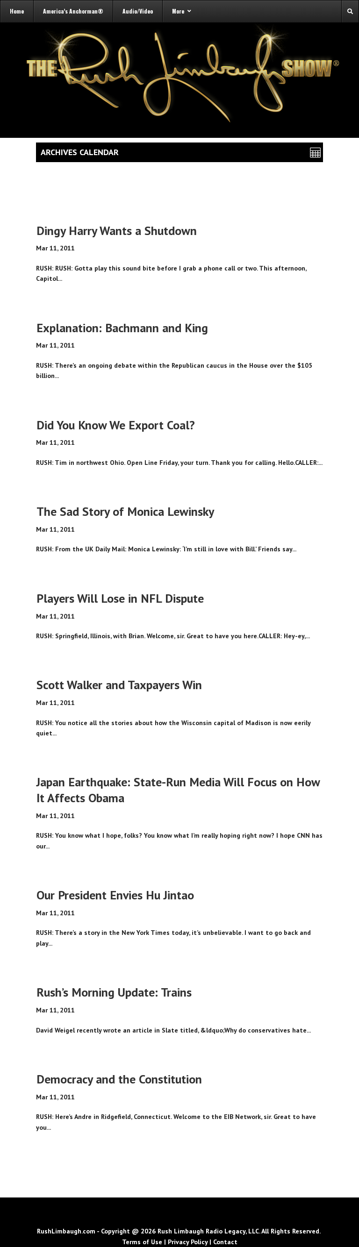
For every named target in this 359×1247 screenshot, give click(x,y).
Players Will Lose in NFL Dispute (120, 598)
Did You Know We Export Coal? (115, 425)
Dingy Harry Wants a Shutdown (116, 230)
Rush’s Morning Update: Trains (114, 992)
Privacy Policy (188, 1242)
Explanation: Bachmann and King (122, 327)
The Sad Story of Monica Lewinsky (125, 511)
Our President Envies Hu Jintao (115, 895)
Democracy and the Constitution (119, 1079)
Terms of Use (142, 1242)
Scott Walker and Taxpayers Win (119, 684)
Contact (225, 1242)
